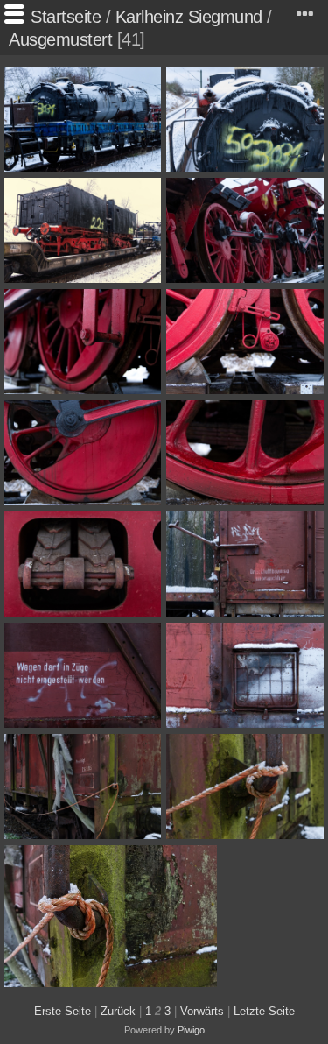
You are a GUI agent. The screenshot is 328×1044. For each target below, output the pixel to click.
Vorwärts (202, 1011)
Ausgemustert (60, 39)
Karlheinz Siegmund (188, 16)
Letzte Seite (264, 1011)
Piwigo (191, 1030)
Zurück (118, 1011)
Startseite (66, 16)
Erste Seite (62, 1011)
